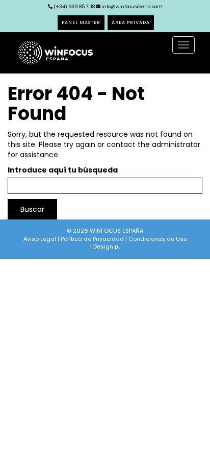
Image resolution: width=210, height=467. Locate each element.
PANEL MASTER (81, 22)
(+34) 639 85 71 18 (73, 7)
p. (117, 246)
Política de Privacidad (92, 239)
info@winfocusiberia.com (132, 7)
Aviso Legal (39, 239)
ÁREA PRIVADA (131, 22)
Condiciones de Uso (157, 239)
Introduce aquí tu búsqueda (63, 170)
